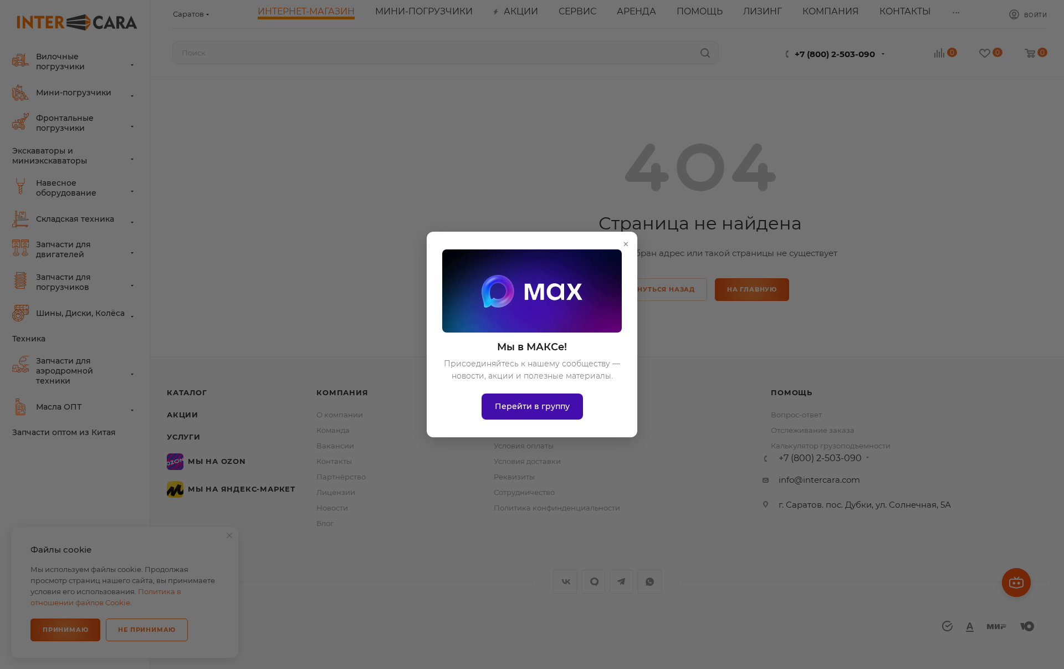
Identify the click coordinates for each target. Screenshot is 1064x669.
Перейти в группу (532, 406)
